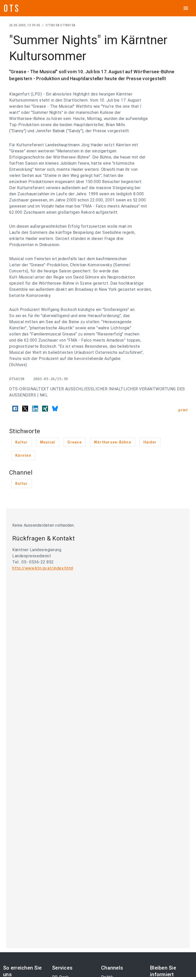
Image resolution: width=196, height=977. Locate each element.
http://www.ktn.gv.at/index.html (42, 568)
